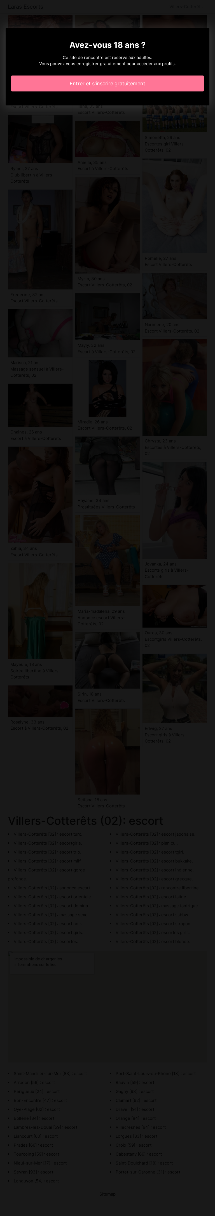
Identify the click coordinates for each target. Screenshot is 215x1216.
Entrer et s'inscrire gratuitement (107, 83)
